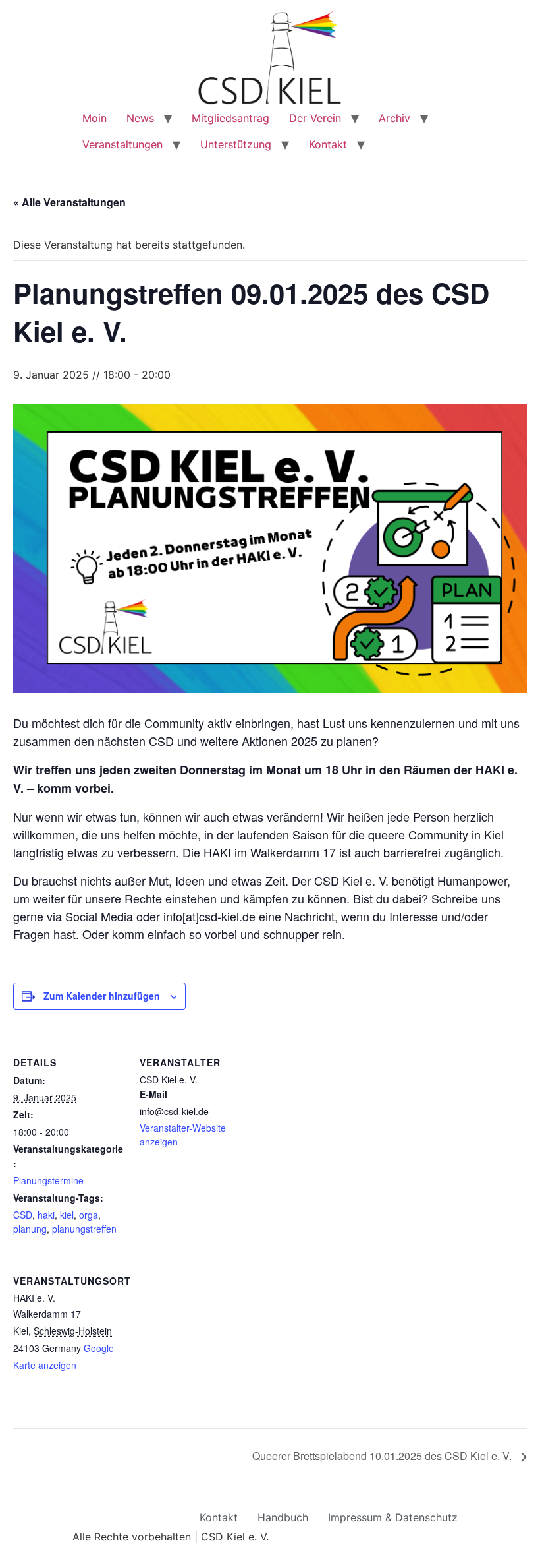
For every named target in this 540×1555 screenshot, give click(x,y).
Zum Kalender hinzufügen (101, 995)
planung (30, 1228)
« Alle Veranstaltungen (69, 202)
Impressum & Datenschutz (393, 1517)
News (140, 118)
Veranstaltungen (122, 144)
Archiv (394, 118)
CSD (22, 1214)
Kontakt (328, 144)
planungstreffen (84, 1228)
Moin (94, 118)
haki (46, 1214)
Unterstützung (235, 144)
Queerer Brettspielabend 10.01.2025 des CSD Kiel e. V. (383, 1455)
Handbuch (282, 1517)
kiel (67, 1214)
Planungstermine (48, 1180)
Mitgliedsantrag (230, 118)
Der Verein (315, 118)
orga (88, 1214)
